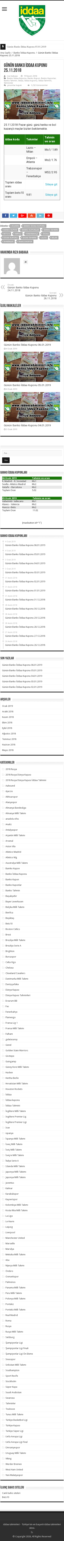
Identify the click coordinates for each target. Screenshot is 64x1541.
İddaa (20, 81)
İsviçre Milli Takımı (15, 1155)
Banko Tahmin (10, 81)
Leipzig (9, 1227)
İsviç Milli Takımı (14, 1149)
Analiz (9, 824)
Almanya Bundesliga (16, 807)
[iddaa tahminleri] (32, 19)
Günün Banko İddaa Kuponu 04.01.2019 (27, 425)
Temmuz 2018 (9, 739)
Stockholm (11, 1381)
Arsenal (9, 841)
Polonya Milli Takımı (15, 1298)
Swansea (10, 1398)
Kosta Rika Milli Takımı (17, 1210)
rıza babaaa (12, 76)
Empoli (18, 234)
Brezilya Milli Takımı (15, 940)
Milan (54, 238)
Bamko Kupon (13, 868)
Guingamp (11, 1061)
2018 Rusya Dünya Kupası (18, 774)
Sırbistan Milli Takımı (16, 1364)
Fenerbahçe (32, 234)
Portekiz (10, 1304)
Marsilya (10, 1249)
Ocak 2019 (7, 706)
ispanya (9, 1133)
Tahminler (8, 83)
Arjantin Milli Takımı (15, 835)
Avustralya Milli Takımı (17, 863)
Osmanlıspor (12, 1276)
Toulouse (10, 1409)
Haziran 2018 (8, 744)
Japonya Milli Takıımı (16, 1171)
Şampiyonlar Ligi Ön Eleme (19, 1353)
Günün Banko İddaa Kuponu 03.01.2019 (22, 681)
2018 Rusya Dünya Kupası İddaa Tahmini (26, 780)
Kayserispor (12, 1199)
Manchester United (15, 1238)
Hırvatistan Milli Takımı (17, 1083)
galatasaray (11, 1039)
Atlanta (15, 226)
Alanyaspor (11, 802)
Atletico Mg (11, 857)
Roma (8, 1320)
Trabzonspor (25, 242)
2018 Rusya (11, 769)
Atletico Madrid (13, 852)
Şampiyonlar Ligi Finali (17, 1348)
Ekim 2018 (7, 722)
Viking (9, 1458)
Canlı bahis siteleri (11, 1493)
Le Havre (10, 1221)
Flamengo (11, 1017)
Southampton (12, 1370)
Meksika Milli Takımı (15, 1254)
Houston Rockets (14, 1089)
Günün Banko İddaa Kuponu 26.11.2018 (41, 296)
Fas (7, 1006)
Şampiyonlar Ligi (14, 1342)
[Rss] (32, 1532)
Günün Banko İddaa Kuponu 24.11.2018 (23, 288)
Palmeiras (10, 1282)
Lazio (44, 238)
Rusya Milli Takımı (14, 1331)
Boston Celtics (13, 929)
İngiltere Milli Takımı (16, 1111)
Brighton (10, 951)
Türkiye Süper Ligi (14, 1431)
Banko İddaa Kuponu (24, 52)
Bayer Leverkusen (14, 901)
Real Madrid (12, 1315)
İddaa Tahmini (44, 81)
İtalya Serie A (12, 1160)
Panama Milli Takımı (15, 1287)
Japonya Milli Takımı (16, 1177)
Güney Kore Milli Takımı (17, 1067)
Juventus (10, 1182)
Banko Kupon (34, 78)
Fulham (9, 1034)
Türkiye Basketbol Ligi (17, 1420)
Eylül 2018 (7, 728)
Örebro (9, 1271)
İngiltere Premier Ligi (16, 1122)
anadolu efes (12, 818)
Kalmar (9, 1188)
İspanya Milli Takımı (15, 1138)
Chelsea (10, 967)
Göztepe (10, 1056)
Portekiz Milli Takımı (15, 1309)
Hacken (9, 1072)
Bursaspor (11, 956)
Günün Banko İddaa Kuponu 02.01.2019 (22, 687)
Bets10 (6, 234)
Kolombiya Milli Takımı (17, 1205)
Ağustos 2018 (9, 733)
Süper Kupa (11, 1387)
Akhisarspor (12, 796)
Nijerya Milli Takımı (15, 1265)
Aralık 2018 (7, 711)
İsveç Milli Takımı (14, 1144)
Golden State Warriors (17, 1050)
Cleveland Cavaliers (15, 973)
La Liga (9, 1216)
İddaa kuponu (30, 81)
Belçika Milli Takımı (15, 907)
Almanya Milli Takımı (16, 813)
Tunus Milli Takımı (14, 1414)
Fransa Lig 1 (12, 1023)
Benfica (9, 912)
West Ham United (14, 1469)
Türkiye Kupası (13, 1425)
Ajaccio (9, 791)
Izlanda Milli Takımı (15, 1166)
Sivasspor (10, 1359)
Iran (8, 1127)
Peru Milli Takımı (14, 1293)
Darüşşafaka (12, 984)
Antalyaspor (12, 829)
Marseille (10, 1243)
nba (7, 1260)
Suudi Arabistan (14, 1392)
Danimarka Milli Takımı (17, 978)
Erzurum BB (11, 1000)
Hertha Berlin (12, 1078)
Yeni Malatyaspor (14, 1475)
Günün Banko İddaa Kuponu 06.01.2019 (27, 344)
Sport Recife (12, 1375)
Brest (8, 934)
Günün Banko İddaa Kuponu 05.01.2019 (26, 46)
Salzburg (10, 1337)
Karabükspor (12, 1193)
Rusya (8, 1326)
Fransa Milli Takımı (15, 1028)
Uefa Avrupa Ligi (14, 1436)
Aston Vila (10, 846)
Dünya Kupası (12, 989)
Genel (8, 1045)
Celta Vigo (11, 962)
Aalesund (10, 785)
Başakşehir (11, 896)
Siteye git (51, 184)
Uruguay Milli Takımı (16, 1453)
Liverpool (10, 1232)
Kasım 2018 (8, 717)
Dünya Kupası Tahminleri (18, 995)
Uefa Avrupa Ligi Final (17, 1442)
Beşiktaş (10, 918)
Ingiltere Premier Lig (16, 1116)
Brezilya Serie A (13, 945)
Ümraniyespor (13, 1447)
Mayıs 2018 (8, 750)
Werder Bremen (14, 1464)
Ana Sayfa (5, 52)
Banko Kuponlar (48, 78)
